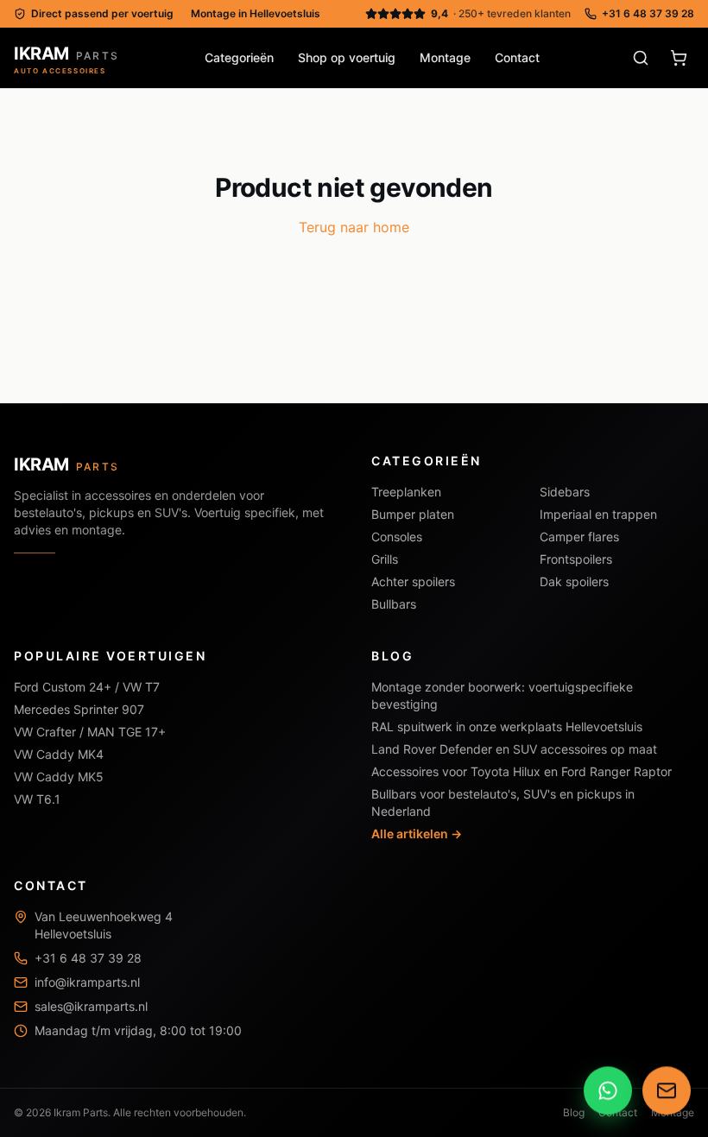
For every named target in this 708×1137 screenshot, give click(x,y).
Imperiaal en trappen (598, 514)
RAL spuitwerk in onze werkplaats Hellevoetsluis (506, 726)
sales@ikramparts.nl (91, 1006)
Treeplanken (406, 491)
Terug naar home (354, 227)
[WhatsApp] (608, 1092)
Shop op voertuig (346, 57)
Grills (384, 559)
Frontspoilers (576, 559)
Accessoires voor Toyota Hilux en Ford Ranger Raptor (521, 771)
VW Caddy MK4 (59, 754)
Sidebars (565, 491)
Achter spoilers (413, 581)
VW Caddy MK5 (59, 776)
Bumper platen (412, 514)
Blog (574, 1112)
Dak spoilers (574, 581)
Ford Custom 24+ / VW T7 (87, 686)
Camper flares (579, 536)
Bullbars (393, 604)
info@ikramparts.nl (87, 982)
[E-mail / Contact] (666, 1092)
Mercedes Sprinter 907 (79, 709)
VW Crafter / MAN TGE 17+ (90, 731)
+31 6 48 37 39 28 (648, 13)
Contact (517, 57)
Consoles (396, 536)
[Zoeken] (640, 57)
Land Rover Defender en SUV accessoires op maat (514, 749)
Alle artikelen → (416, 833)
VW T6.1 (37, 799)
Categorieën (239, 57)
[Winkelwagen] (678, 57)
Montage (445, 57)
